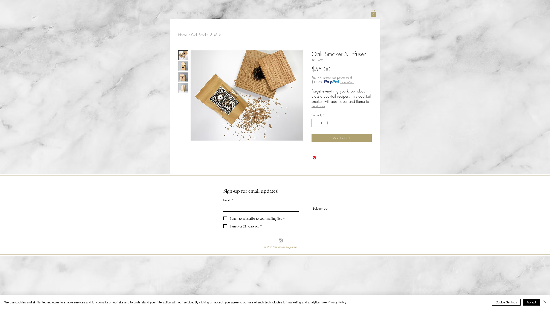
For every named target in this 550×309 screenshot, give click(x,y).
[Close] (544, 302)
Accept (531, 302)
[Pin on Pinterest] (314, 157)
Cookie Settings (506, 302)
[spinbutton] (321, 123)
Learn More (347, 82)
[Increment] (328, 123)
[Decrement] (315, 123)
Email (228, 200)
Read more (318, 106)
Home (182, 34)
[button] (373, 13)
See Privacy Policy (333, 302)
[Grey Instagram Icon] (280, 240)
